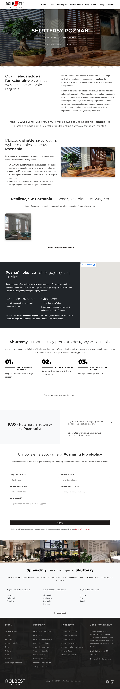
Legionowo (47, 598)
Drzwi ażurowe (39, 655)
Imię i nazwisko (18, 475)
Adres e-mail (67, 475)
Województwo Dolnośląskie (18, 590)
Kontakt (8, 659)
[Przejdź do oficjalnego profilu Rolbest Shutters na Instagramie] (112, 682)
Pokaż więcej (60, 613)
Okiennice (37, 635)
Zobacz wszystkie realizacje (60, 248)
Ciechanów (47, 595)
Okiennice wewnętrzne (42, 639)
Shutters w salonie (69, 631)
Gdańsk (83, 595)
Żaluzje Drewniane (40, 666)
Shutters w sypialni (69, 643)
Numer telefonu (18, 486)
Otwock (46, 604)
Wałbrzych (11, 598)
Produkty (9, 639)
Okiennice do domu (41, 643)
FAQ (7, 647)
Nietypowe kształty (69, 655)
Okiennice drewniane (42, 631)
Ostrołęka (47, 601)
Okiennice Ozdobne (41, 651)
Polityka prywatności (13, 663)
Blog (7, 655)
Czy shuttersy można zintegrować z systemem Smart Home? (84, 434)
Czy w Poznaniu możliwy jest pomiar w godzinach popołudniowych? (86, 423)
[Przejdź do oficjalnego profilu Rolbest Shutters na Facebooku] (107, 682)
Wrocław (10, 601)
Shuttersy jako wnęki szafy (72, 647)
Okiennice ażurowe (41, 647)
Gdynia (82, 598)
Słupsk (82, 601)
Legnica (10, 595)
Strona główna (56, 44)
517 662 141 (97, 664)
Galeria (8, 651)
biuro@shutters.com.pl (102, 659)
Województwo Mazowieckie (55, 590)
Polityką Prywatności (82, 529)
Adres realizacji (70, 486)
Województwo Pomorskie (90, 590)
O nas (7, 635)
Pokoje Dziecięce (68, 651)
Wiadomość (16, 498)
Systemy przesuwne (41, 659)
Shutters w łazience (69, 635)
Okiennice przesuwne (42, 663)
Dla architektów (11, 643)
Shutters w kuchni (68, 639)
